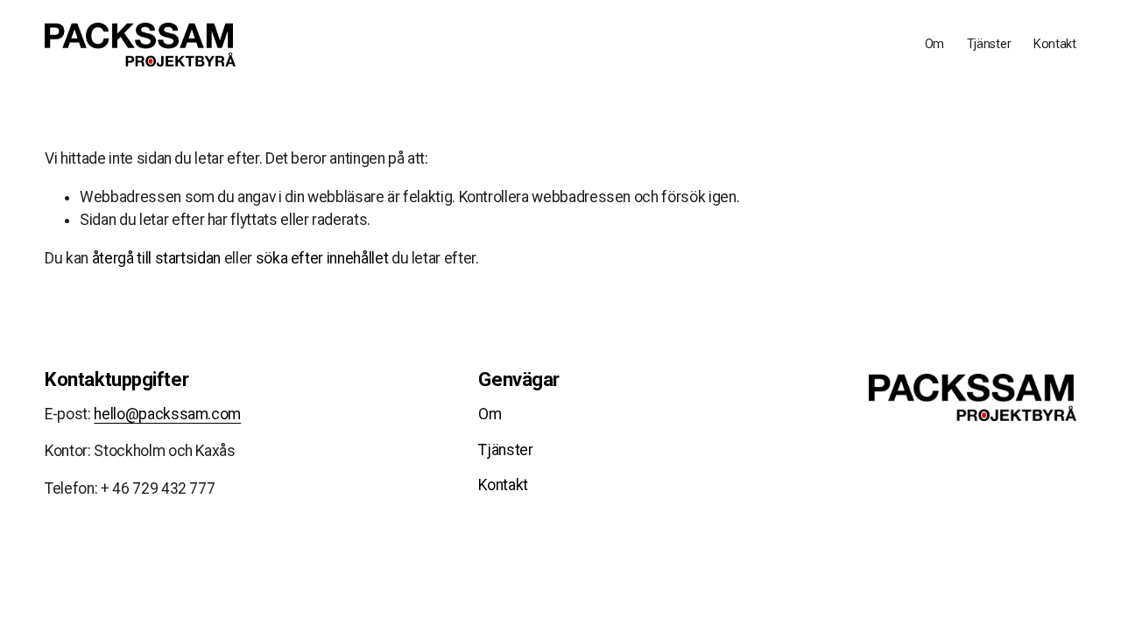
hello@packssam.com (167, 414)
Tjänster (989, 44)
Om (934, 44)
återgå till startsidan (156, 258)
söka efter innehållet (322, 258)
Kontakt (1054, 44)
